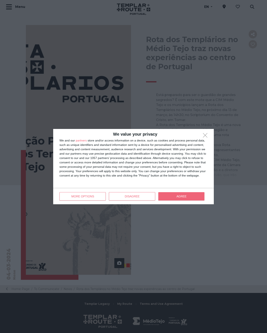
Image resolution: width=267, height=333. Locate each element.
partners (81, 140)
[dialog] (133, 166)
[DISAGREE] (206, 136)
